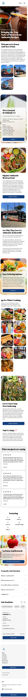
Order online (13, 637)
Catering (4, 655)
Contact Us (5, 663)
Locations (4, 659)
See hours (22, 633)
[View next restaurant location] (24, 602)
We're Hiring (5, 661)
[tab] (7, 606)
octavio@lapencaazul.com (8, 629)
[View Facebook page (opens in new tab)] (3, 681)
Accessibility (5, 674)
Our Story (4, 657)
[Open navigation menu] (24, 3)
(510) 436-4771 (6, 626)
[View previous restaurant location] (21, 602)
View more (5, 463)
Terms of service (6, 672)
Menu (20, 3)
